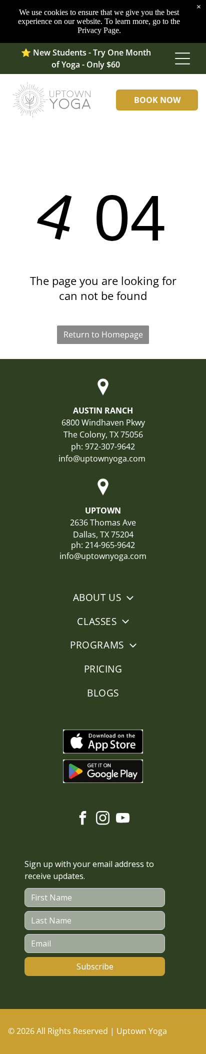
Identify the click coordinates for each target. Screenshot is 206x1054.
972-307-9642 (110, 446)
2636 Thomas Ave (103, 522)
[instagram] (103, 819)
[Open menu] (182, 58)
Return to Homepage (103, 334)
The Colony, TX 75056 (103, 434)
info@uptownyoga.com (102, 458)
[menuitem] (103, 598)
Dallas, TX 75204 (103, 534)
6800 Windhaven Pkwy (103, 422)
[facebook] (83, 819)
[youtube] (123, 819)
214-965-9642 (110, 545)
